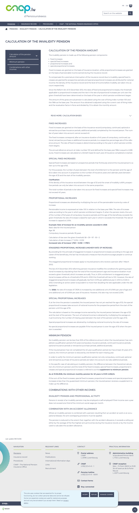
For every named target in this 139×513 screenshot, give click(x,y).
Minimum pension (17, 62)
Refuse (94, 495)
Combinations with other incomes (19, 68)
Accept (85, 495)
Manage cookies (106, 495)
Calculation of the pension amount (20, 55)
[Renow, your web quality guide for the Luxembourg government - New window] (6, 510)
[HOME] (6, 29)
